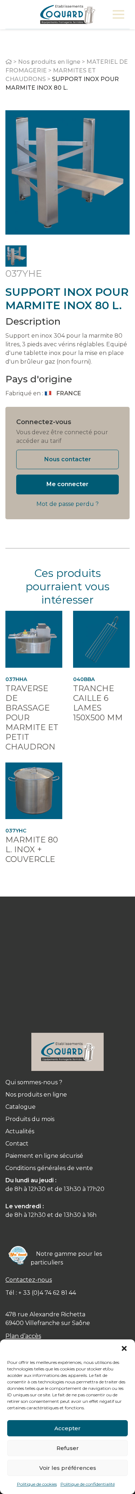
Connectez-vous (43, 422)
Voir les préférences (67, 1467)
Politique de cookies (37, 1484)
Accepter (67, 1428)
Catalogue (20, 1106)
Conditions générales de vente (49, 1168)
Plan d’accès (23, 1336)
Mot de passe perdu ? (67, 504)
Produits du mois (29, 1119)
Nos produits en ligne (49, 61)
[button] (124, 1348)
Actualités (19, 1131)
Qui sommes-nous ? (33, 1082)
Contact (16, 1143)
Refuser (68, 1448)
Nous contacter (67, 459)
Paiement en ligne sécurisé (44, 1155)
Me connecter (67, 484)
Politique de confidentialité (87, 1484)
